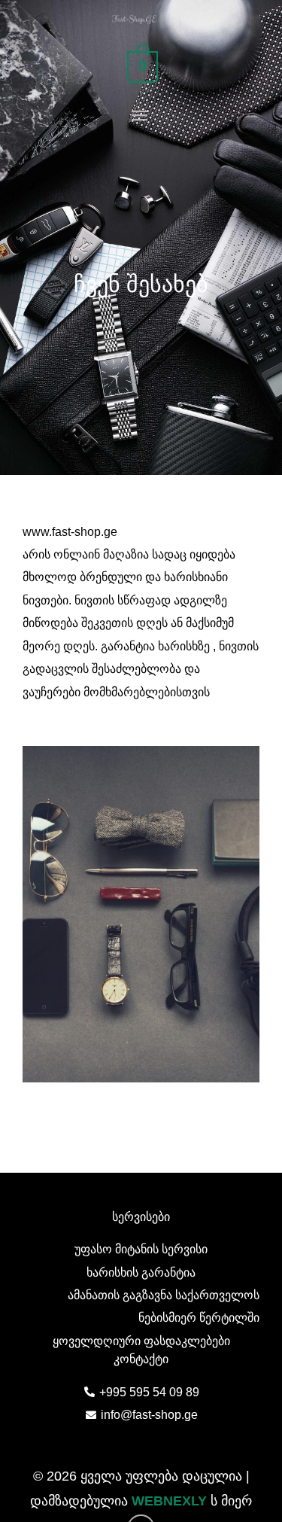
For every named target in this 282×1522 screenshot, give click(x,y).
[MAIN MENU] (141, 116)
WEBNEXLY (169, 1500)
